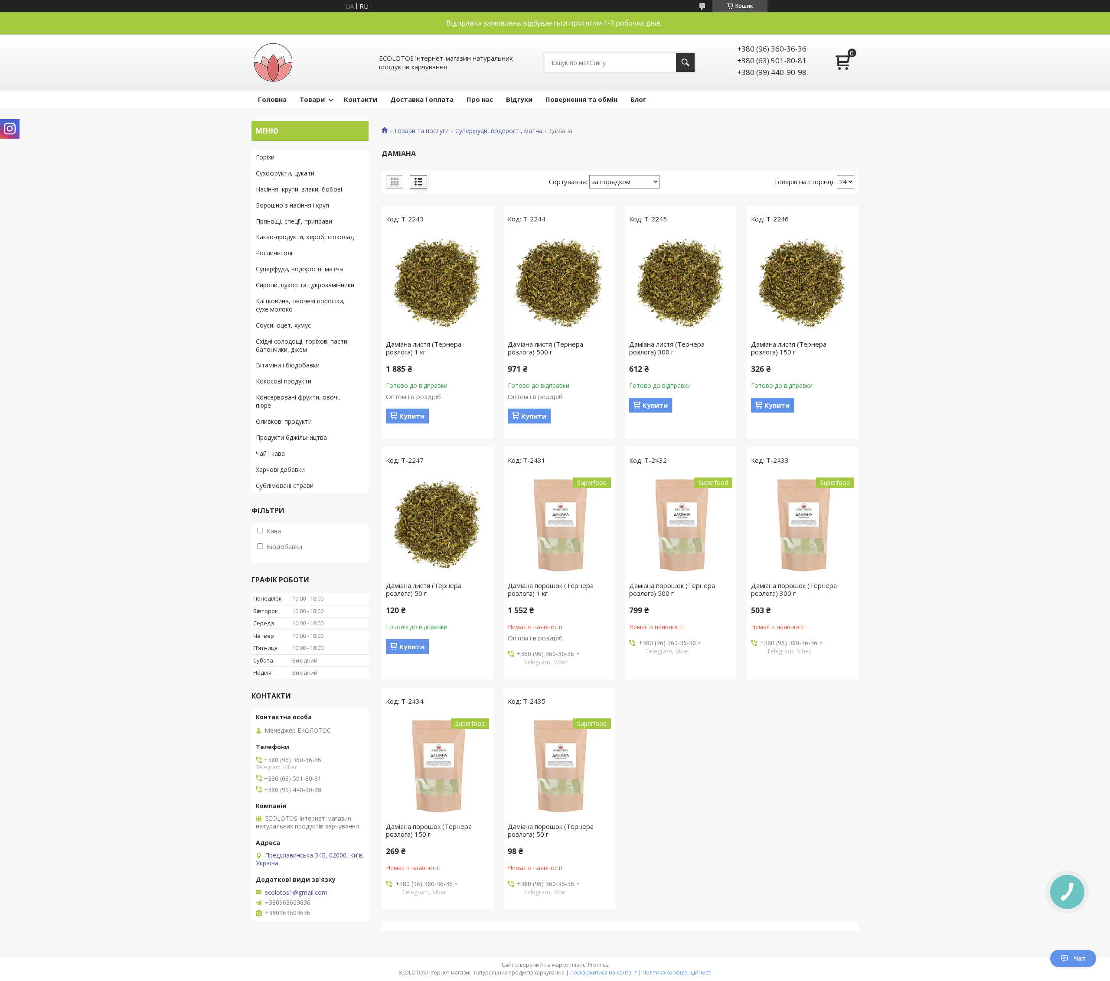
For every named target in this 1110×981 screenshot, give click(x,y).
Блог (638, 99)
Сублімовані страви (284, 485)
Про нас (480, 99)
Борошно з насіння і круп (292, 205)
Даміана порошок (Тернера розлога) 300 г (794, 589)
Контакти (360, 99)
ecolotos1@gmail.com (295, 893)
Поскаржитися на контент (603, 972)
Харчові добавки (280, 469)
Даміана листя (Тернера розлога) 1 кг (423, 348)
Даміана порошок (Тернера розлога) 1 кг (551, 589)
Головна (272, 99)
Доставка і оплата (422, 99)
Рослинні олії (275, 253)
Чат (1080, 958)
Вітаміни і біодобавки (288, 365)
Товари (312, 99)
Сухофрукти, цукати (285, 173)
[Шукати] (685, 62)
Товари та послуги (421, 131)
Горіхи (265, 157)
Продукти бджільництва (291, 437)
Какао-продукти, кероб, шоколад (305, 237)
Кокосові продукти (283, 381)
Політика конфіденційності (677, 972)
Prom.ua (598, 964)
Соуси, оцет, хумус (283, 325)
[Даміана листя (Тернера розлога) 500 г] (559, 283)
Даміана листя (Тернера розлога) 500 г (545, 348)
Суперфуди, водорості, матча (498, 131)
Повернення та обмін (581, 99)
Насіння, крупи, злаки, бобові (299, 189)
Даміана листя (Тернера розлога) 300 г (667, 348)
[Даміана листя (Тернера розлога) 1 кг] (437, 283)
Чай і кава (270, 453)
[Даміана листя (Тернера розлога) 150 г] (802, 283)
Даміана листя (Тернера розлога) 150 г (788, 348)
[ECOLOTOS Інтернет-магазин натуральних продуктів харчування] (273, 62)
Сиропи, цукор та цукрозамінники (305, 285)
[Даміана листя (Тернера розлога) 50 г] (437, 525)
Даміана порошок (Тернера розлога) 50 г (551, 830)
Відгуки (519, 99)
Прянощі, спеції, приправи (294, 221)
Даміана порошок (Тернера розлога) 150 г (429, 830)
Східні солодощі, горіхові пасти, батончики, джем (302, 345)
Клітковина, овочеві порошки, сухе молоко (300, 305)
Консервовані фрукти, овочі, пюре (298, 401)
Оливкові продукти (284, 421)
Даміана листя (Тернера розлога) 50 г (423, 589)
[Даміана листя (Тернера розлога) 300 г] (680, 283)
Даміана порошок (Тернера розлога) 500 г (672, 589)
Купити (411, 416)
